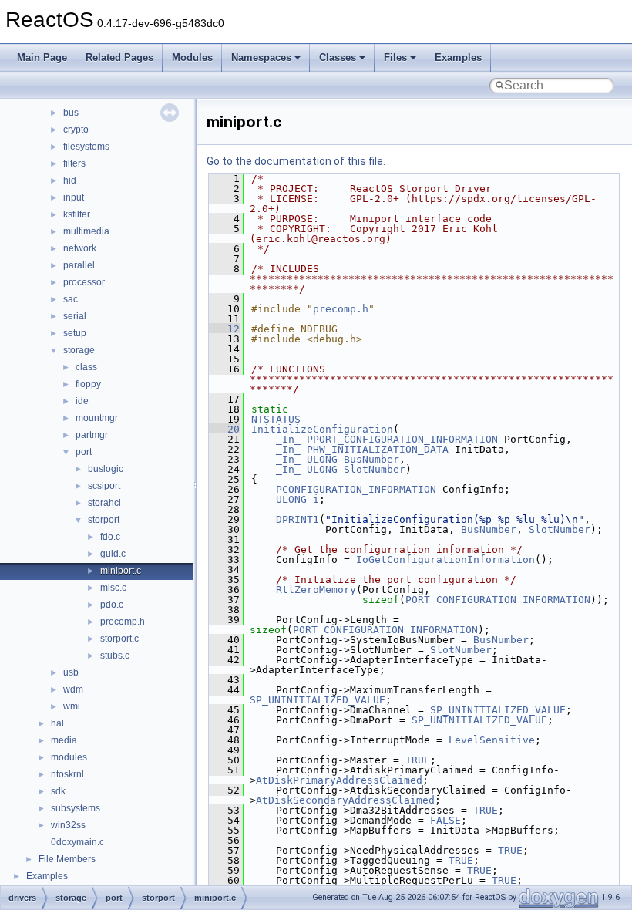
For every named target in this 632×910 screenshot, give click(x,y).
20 (224, 429)
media (64, 740)
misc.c (113, 587)
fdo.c (110, 536)
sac (70, 299)
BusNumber (371, 459)
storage (79, 350)
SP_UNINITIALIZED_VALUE (317, 700)
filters (74, 163)
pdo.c (111, 604)
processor (84, 282)
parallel (79, 265)
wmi (71, 706)
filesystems (86, 146)
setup (74, 333)
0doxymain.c (77, 842)
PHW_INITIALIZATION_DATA (378, 449)
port (84, 452)
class (86, 367)
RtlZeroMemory (316, 589)
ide (82, 401)
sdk (58, 791)
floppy (88, 384)
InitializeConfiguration (322, 429)
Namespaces (261, 57)
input (73, 197)
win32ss (68, 825)
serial (74, 316)
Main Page (42, 57)
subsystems (75, 808)
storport (103, 519)
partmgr (92, 435)
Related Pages (119, 57)
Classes (337, 57)
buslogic (105, 468)
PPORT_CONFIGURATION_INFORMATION (402, 439)
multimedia (86, 231)
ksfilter (76, 214)
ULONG (322, 459)
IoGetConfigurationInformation (445, 559)
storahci (104, 502)
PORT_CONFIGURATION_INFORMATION (497, 599)
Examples (458, 57)
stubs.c (114, 655)
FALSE (445, 820)
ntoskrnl (67, 774)
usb (71, 672)
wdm (73, 689)
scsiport (104, 485)
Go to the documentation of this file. (296, 161)
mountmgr (97, 418)
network (79, 248)
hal (57, 723)
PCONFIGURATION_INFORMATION (356, 489)
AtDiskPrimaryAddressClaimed (339, 780)
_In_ (288, 439)
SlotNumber (374, 469)
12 (224, 329)
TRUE (417, 760)
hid (69, 180)
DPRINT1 (297, 519)
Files (395, 57)
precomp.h (122, 621)
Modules (192, 57)
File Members (67, 859)
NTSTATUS (276, 419)
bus (71, 112)
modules (69, 757)
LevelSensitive (492, 740)
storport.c (119, 638)
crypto (76, 129)
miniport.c (120, 570)
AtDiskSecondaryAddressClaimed (345, 800)
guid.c (113, 553)
